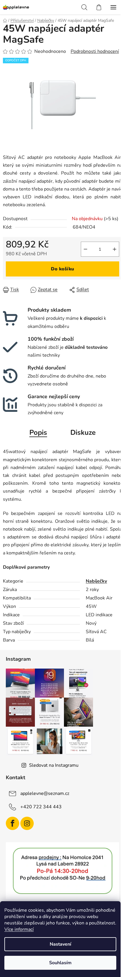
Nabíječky (96, 581)
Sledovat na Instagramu (53, 765)
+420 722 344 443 (41, 807)
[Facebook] (12, 823)
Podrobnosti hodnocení (95, 51)
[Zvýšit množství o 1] (114, 249)
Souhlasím (60, 963)
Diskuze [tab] (83, 432)
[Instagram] (27, 823)
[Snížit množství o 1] (85, 249)
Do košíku (62, 269)
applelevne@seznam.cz (44, 793)
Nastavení (60, 944)
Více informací (19, 929)
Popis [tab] (38, 432)
